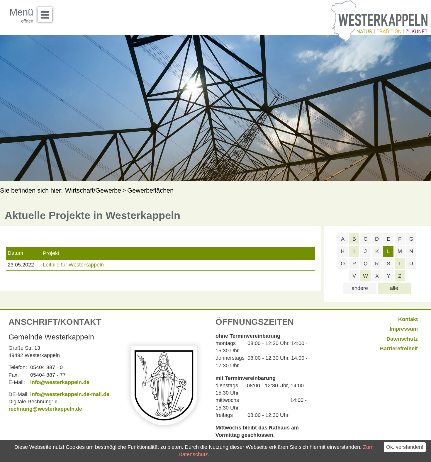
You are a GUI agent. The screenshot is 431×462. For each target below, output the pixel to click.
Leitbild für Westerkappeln (73, 265)
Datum (15, 253)
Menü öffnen (45, 14)
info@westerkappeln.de (59, 382)
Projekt (51, 253)
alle (394, 288)
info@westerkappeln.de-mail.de (69, 394)
